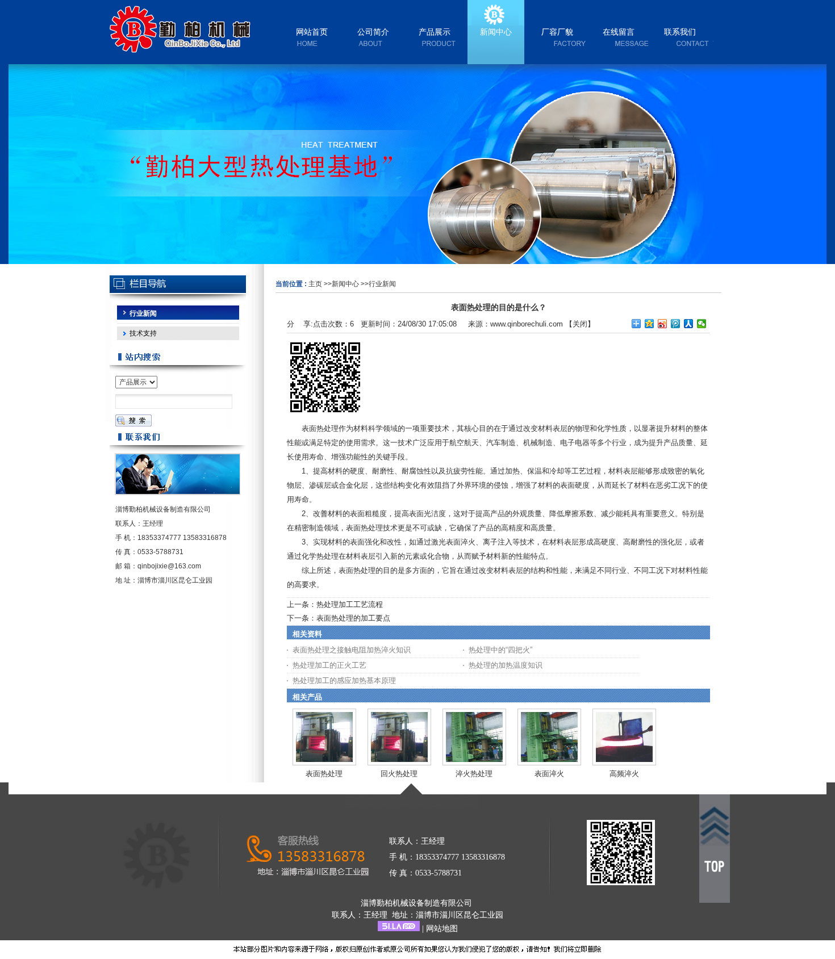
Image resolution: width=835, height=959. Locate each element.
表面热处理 (324, 773)
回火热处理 (399, 773)
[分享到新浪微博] (662, 323)
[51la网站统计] (399, 928)
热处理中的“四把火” (500, 650)
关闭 (580, 324)
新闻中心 (345, 284)
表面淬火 (549, 773)
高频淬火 (624, 773)
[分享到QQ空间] (649, 323)
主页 (315, 284)
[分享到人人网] (689, 323)
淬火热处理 (474, 773)
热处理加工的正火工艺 (329, 665)
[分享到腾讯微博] (675, 323)
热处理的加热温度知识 (505, 665)
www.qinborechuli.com (526, 324)
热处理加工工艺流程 (349, 604)
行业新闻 (382, 284)
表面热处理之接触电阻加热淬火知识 (352, 650)
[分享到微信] (702, 323)
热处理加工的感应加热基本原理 (344, 680)
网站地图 (442, 928)
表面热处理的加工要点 (353, 618)
